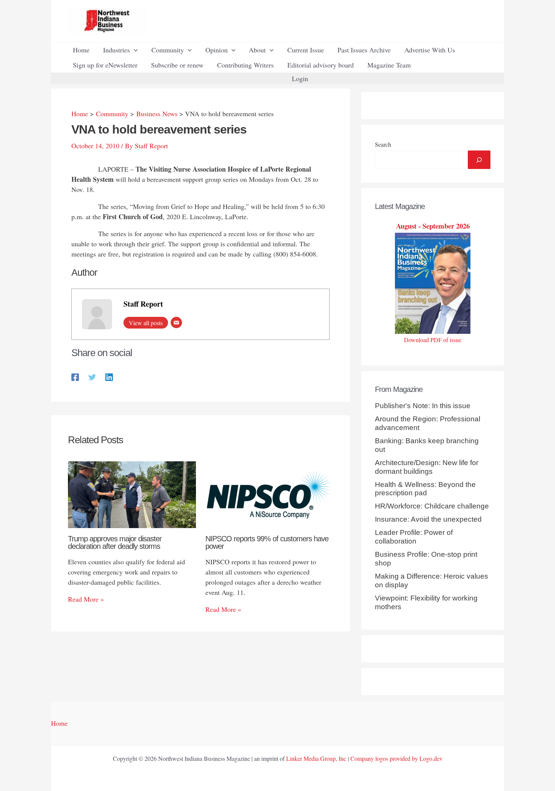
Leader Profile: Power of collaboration (414, 536)
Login (300, 78)
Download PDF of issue (432, 340)
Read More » (86, 599)
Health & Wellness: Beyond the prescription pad (425, 489)
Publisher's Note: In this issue (422, 406)
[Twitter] (92, 376)
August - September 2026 (433, 226)
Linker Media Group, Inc (316, 758)
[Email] (176, 322)
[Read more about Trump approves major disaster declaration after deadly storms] (132, 493)
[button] (134, 49)
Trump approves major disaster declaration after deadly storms (115, 542)
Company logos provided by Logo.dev (396, 758)
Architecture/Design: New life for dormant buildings (426, 467)
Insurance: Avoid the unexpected (428, 519)
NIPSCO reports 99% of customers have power (266, 542)
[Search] (479, 160)
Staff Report (143, 303)
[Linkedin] (109, 376)
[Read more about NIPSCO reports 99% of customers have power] (269, 493)
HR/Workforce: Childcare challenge (432, 506)
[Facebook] (75, 376)
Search (383, 144)
